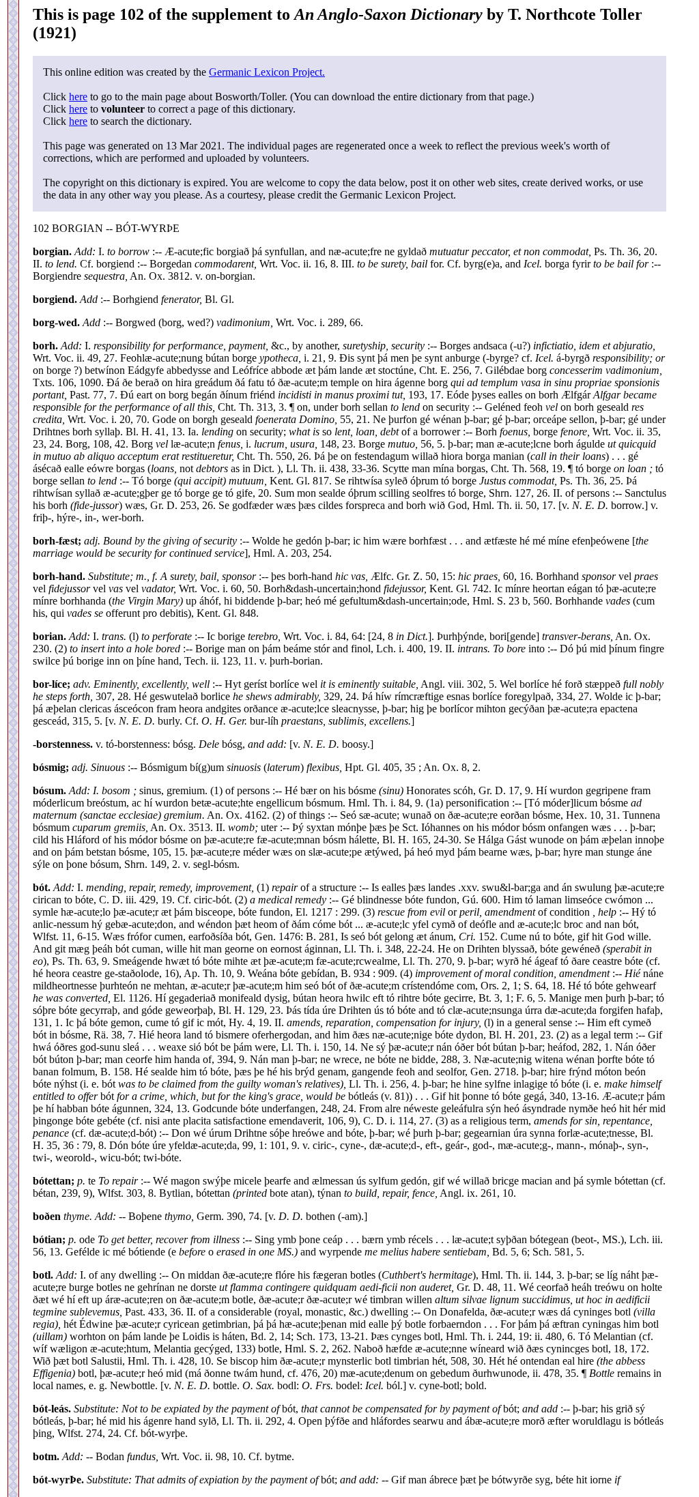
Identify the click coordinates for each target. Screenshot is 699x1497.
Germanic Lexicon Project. (267, 72)
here (78, 96)
